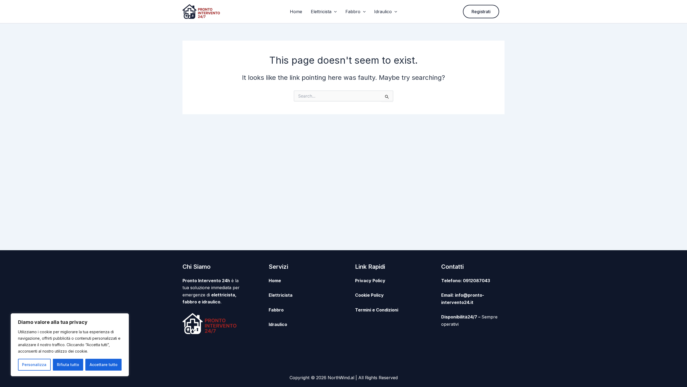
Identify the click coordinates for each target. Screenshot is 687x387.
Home (296, 11)
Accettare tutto (104, 364)
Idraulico (383, 11)
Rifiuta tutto (68, 364)
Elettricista (321, 11)
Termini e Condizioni (376, 310)
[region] (70, 344)
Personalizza (34, 364)
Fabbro (352, 11)
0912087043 (476, 280)
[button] (334, 11)
